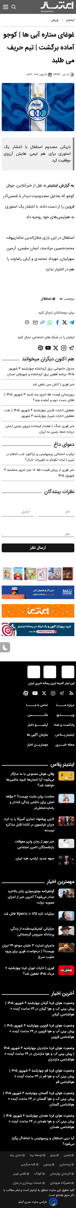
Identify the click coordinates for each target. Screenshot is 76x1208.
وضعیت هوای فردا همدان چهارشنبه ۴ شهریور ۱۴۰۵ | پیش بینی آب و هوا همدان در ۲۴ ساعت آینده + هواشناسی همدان (39, 1121)
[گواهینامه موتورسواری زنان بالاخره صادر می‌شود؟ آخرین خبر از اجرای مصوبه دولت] (66, 893)
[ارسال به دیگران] (35, 324)
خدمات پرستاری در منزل (27, 1183)
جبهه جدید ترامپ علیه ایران (35, 858)
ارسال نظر (38, 548)
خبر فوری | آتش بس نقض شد (53, 384)
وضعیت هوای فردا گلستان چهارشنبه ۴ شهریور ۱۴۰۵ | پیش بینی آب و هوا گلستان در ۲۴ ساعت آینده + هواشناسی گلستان (38, 1099)
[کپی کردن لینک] (42, 324)
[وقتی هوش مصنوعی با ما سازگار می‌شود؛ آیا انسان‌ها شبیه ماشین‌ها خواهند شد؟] (66, 776)
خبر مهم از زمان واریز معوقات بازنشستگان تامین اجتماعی (34, 844)
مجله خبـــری (64, 745)
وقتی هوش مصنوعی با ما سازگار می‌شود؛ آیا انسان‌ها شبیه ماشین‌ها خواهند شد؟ (30, 779)
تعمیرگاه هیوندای (60, 1183)
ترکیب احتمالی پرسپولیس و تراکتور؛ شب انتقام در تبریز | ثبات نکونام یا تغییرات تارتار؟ (40, 457)
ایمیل (25, 511)
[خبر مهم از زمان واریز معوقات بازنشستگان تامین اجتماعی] (66, 843)
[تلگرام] (71, 348)
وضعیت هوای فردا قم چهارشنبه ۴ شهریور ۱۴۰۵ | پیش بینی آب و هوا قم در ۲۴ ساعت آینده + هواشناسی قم (41, 1076)
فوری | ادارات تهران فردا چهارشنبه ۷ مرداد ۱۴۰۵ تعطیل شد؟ (29, 971)
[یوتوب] (48, 348)
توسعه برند (36, 1155)
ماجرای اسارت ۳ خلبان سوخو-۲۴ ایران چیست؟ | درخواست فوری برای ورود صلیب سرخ (28, 951)
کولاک (38, 1173)
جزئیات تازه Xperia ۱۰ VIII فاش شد (29, 914)
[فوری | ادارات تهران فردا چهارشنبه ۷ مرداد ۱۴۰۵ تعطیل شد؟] (66, 970)
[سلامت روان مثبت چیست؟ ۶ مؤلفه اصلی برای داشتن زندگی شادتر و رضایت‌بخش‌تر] (66, 798)
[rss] (71, 694)
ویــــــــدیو (65, 715)
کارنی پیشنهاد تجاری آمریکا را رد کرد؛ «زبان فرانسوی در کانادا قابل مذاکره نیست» (29, 824)
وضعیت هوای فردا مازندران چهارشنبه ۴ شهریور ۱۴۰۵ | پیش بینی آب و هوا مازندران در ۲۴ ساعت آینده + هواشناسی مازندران (39, 1054)
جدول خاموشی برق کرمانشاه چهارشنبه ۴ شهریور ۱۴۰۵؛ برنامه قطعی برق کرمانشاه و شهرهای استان (40, 371)
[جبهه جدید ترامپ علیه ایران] (66, 860)
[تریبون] (38, 629)
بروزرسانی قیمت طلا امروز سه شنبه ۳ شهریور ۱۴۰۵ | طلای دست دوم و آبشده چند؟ (39, 397)
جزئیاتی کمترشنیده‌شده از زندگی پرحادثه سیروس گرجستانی (32, 931)
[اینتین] (38, 611)
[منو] (5, 6)
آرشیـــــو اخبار (38, 725)
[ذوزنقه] (38, 574)
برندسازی (65, 1164)
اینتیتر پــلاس (64, 735)
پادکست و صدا (64, 725)
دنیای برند (16, 1155)
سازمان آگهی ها (37, 735)
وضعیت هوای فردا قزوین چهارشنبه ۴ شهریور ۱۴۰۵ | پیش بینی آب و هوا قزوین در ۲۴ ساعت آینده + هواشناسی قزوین (39, 1031)
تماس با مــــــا (37, 705)
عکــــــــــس (37, 715)
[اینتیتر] (57, 7)
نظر (67, 534)
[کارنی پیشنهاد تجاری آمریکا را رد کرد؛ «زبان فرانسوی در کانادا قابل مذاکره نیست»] (66, 821)
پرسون (47, 1164)
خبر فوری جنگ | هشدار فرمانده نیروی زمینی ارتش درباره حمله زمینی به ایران (39, 429)
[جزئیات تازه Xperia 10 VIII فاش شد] (66, 916)
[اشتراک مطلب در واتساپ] (50, 325)
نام (68, 511)
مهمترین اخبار (60, 882)
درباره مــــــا (65, 705)
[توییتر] (55, 348)
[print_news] (27, 323)
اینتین (67, 1155)
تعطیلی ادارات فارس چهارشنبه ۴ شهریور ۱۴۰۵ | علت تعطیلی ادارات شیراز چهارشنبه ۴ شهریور (39, 413)
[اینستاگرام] (63, 348)
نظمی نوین (19, 1173)
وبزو (53, 1155)
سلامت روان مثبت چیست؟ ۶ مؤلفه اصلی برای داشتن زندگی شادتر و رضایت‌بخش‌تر (30, 802)
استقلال (46, 299)
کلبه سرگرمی (28, 1164)
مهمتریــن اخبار (37, 745)
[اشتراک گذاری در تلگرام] (71, 324)
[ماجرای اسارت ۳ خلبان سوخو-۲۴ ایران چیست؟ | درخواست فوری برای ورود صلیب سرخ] (66, 947)
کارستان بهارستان (60, 1173)
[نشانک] (38, 592)
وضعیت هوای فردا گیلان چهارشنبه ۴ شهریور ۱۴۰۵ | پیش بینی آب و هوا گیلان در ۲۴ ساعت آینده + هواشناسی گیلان (39, 1008)
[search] (13, 6)
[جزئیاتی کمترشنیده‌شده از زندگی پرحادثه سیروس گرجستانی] (66, 931)
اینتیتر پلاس (62, 764)
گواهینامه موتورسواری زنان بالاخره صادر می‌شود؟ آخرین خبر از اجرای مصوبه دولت (31, 897)
